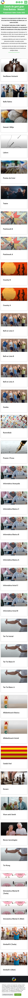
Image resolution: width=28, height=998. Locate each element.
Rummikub (7, 433)
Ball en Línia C (8, 331)
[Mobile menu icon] (25, 2)
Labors (5, 153)
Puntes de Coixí (9, 178)
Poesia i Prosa (8, 458)
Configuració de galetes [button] (8, 994)
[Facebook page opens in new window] (17, 2)
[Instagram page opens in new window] (22, 2)
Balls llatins (7, 102)
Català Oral (7, 764)
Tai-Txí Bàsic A (9, 687)
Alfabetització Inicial (11, 738)
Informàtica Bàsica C (11, 509)
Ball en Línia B (8, 356)
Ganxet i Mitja (8, 127)
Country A (7, 305)
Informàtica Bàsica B (11, 535)
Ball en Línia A (8, 382)
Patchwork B (8, 229)
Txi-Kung (6, 865)
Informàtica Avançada (11, 484)
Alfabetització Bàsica (11, 713)
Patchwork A (8, 254)
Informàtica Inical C (10, 585)
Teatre (5, 204)
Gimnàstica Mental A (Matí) (13, 919)
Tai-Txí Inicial (8, 636)
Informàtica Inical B (10, 611)
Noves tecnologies (10, 840)
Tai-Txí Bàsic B (9, 662)
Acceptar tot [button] (17, 994)
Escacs (6, 789)
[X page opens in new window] (19, 2)
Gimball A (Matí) (9, 970)
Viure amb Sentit (9, 815)
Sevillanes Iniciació (10, 76)
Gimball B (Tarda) (9, 944)
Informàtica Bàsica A (11, 560)
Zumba (5, 407)
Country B (7, 280)
